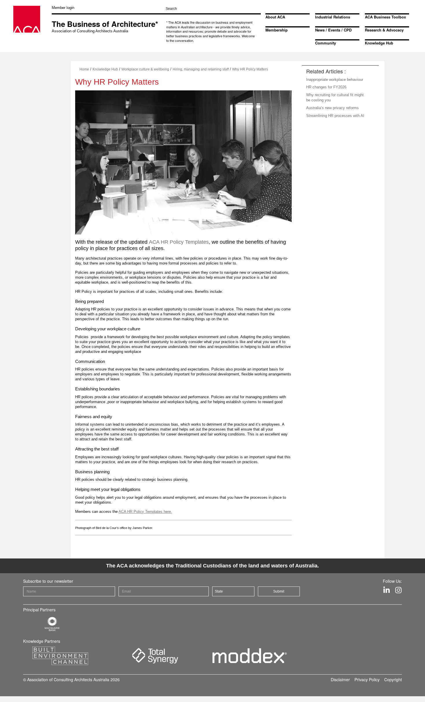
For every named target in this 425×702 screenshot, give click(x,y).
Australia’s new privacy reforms (332, 108)
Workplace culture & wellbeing (145, 69)
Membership (276, 30)
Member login (63, 7)
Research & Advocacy (384, 30)
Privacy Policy (367, 679)
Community (325, 43)
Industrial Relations (332, 17)
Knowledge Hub (379, 43)
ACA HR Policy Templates (179, 242)
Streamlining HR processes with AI (335, 115)
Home (84, 69)
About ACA (275, 17)
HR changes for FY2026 (326, 87)
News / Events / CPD (333, 30)
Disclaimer (340, 679)
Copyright (393, 679)
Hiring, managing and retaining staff (201, 69)
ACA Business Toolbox (385, 17)
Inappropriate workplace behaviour (334, 79)
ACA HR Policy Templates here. (145, 511)
